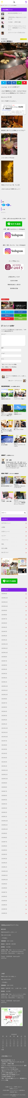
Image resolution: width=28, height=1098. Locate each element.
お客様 (3, 527)
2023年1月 (4, 682)
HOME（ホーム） (9, 1086)
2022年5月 (4, 707)
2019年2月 (4, 862)
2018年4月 (4, 904)
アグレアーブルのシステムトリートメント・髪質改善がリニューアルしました (17, 27)
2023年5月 (4, 665)
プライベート (5, 539)
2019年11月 (5, 825)
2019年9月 (4, 833)
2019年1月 (4, 867)
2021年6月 (4, 745)
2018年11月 (5, 875)
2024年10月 (5, 606)
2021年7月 (4, 740)
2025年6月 (4, 593)
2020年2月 (4, 812)
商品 (3, 544)
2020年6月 (4, 795)
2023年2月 (4, 677)
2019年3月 (4, 858)
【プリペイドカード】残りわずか (16, 32)
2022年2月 (4, 719)
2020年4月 (4, 804)
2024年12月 (5, 597)
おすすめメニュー (6, 523)
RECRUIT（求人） (14, 1092)
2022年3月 (4, 715)
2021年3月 (4, 757)
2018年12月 (5, 871)
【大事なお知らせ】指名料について (10, 1074)
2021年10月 (5, 736)
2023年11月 (5, 648)
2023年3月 (4, 673)
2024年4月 (4, 627)
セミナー (4, 535)
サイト (2, 358)
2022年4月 (4, 711)
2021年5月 (4, 749)
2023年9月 (4, 656)
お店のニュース (6, 299)
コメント (3, 334)
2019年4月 (4, 854)
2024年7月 (4, 618)
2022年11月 (5, 690)
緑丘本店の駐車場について (15, 13)
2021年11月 (5, 732)
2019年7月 (4, 841)
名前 (2, 347)
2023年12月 (5, 644)
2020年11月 (5, 774)
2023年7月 (4, 661)
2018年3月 (4, 909)
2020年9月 (4, 783)
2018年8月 (4, 888)
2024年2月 (4, 635)
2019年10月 (5, 829)
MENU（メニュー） (14, 1088)
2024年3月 (4, 631)
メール (3, 353)
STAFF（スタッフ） (18, 1086)
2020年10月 (5, 778)
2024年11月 (5, 602)
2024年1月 (4, 640)
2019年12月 (5, 820)
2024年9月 (4, 610)
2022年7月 (4, 703)
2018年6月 (4, 896)
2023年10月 (5, 652)
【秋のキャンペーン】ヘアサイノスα (10, 1071)
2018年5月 (4, 900)
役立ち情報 (4, 548)
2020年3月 (4, 808)
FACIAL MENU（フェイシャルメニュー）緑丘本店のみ (14, 1090)
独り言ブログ (5, 552)
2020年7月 (4, 791)
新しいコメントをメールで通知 (9, 364)
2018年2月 (4, 913)
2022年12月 (5, 686)
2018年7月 (4, 892)
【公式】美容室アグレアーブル (15, 1094)
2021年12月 (5, 728)
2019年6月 (4, 846)
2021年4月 (4, 753)
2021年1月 (4, 766)
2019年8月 (4, 837)
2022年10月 (5, 694)
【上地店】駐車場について (8, 1076)
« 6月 (2, 1049)
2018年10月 (5, 879)
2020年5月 (4, 799)
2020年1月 (4, 816)
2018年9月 (4, 883)
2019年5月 (4, 850)
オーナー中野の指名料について (9, 1072)
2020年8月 (4, 787)
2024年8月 (4, 614)
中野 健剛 (9, 460)
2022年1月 (4, 724)
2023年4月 (4, 669)
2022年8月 (4, 698)
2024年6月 (4, 623)
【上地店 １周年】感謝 (14, 22)
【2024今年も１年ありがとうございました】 (12, 1061)
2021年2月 (4, 762)
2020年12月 (5, 770)
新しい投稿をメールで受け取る (9, 367)
